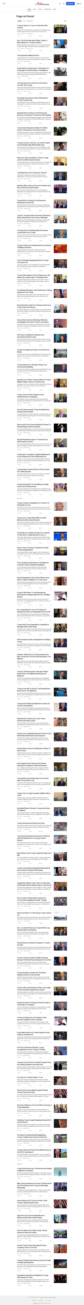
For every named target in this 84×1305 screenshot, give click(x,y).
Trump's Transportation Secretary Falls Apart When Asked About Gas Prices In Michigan (34, 217)
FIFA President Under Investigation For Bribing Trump (33, 641)
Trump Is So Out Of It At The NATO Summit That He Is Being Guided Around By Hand (34, 1063)
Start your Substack (39, 1300)
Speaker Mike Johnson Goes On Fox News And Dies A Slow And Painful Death (34, 187)
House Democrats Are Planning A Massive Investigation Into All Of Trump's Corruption (33, 321)
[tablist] (25, 21)
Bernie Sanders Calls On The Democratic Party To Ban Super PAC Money (34, 306)
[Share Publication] (63, 3)
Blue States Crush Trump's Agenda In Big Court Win (34, 854)
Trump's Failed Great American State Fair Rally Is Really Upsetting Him (34, 1261)
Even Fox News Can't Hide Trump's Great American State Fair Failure (32, 1232)
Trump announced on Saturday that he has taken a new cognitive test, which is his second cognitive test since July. (33, 1022)
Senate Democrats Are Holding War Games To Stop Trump (34, 750)
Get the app (48, 1300)
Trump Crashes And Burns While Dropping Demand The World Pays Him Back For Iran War (34, 959)
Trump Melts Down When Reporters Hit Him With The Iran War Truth (33, 779)
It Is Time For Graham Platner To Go (30, 1077)
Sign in (79, 3)
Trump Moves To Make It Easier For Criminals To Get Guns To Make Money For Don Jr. (33, 534)
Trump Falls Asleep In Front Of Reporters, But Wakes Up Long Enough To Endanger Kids (33, 276)
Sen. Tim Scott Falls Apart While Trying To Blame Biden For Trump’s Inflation (32, 42)
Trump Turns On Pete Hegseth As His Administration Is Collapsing (30, 396)
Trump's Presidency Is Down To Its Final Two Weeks (33, 351)
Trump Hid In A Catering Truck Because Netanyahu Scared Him (31, 202)
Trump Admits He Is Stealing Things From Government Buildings (32, 366)
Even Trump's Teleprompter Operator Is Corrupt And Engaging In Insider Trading (32, 899)
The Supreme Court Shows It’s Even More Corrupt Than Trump (32, 84)
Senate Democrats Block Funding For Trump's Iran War (33, 944)
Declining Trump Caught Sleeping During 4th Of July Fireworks (34, 1121)
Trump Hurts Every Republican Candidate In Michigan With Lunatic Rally (33, 626)
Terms (45, 1297)
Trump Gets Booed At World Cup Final (30, 823)
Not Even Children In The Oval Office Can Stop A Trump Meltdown (34, 1106)
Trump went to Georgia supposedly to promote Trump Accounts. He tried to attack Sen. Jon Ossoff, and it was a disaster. (33, 738)
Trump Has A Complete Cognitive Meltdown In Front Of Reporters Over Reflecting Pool (33, 456)
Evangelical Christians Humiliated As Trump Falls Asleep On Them (32, 1276)
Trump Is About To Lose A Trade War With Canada (32, 27)
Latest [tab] (19, 21)
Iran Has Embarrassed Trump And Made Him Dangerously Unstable (33, 411)
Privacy (42, 1297)
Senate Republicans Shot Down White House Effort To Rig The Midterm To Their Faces (33, 579)
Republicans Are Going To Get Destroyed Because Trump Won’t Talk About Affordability (34, 114)
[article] (42, 30)
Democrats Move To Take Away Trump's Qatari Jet (34, 914)
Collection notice (52, 1297)
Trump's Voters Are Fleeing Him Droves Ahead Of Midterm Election (34, 246)
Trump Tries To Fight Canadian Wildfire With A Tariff (33, 794)
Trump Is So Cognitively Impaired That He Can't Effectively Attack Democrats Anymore (34, 735)
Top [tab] (24, 21)
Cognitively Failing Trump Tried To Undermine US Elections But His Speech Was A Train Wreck (34, 884)
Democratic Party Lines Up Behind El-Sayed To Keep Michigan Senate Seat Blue (34, 426)
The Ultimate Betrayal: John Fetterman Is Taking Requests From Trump (34, 291)
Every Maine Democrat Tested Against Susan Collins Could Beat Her (33, 1034)
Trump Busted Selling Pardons (28, 55)
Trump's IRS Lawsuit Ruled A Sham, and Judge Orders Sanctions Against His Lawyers (34, 989)
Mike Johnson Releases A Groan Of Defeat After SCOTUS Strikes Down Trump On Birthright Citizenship (34, 1186)
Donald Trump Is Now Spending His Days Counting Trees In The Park (31, 1246)
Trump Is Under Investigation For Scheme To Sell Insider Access (33, 504)
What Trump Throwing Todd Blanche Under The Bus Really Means (33, 549)
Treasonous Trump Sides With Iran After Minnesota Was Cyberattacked (31, 519)
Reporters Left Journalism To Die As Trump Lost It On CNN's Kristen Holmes (32, 159)
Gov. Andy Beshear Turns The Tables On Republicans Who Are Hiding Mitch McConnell (33, 611)
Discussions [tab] (30, 21)
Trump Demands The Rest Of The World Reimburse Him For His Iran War (31, 974)
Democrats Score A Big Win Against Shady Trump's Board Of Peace (32, 1091)
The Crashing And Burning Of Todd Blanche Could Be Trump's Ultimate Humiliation (33, 564)
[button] (29, 9)
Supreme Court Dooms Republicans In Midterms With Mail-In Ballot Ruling (31, 1217)
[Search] (60, 3)
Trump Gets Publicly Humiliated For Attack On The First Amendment (33, 705)
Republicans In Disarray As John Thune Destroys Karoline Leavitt (31, 720)
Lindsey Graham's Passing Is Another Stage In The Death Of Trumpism (33, 1004)
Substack (35, 1303)
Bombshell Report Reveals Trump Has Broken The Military (33, 809)
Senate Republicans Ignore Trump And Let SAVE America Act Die (32, 441)
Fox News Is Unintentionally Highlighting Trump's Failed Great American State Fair (32, 1136)
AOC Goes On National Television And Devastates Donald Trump (30, 336)
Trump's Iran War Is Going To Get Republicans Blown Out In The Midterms (33, 690)
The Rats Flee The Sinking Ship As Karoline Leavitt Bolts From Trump (32, 231)
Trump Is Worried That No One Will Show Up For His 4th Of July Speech (34, 1151)
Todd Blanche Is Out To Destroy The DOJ (32, 173)
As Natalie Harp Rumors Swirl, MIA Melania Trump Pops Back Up (32, 99)
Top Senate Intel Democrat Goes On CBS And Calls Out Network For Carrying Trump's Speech (33, 838)
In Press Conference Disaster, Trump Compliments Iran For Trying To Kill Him (31, 1049)
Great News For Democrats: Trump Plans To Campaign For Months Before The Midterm (33, 69)
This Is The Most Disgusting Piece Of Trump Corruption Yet (33, 261)
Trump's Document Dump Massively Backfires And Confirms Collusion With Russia (33, 869)
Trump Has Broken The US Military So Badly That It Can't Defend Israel (32, 485)
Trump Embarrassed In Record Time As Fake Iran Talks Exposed (33, 470)
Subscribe (70, 3)
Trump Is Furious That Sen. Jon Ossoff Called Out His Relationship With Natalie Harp (33, 144)
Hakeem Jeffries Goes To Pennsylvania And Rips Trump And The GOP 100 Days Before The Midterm (34, 657)
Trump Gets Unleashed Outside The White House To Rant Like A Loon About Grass (32, 129)
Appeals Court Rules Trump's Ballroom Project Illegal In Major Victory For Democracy (34, 381)
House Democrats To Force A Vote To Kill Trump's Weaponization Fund (32, 1202)
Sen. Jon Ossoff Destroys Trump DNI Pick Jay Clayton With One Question (33, 929)
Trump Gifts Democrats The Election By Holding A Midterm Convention (34, 1170)
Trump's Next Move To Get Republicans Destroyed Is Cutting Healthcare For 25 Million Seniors (33, 595)
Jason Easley (29, 33)
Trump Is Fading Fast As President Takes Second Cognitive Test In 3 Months (32, 1019)
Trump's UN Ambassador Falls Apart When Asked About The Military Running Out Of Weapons (32, 674)
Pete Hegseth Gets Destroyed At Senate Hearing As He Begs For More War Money (32, 764)
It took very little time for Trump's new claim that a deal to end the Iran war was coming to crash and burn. (33, 474)
